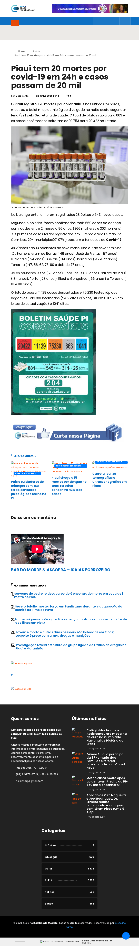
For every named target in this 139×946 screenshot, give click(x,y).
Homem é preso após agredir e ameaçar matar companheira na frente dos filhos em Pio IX (71, 621)
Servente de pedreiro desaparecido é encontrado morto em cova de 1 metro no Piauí (68, 595)
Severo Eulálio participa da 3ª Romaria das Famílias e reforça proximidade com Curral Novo (105, 761)
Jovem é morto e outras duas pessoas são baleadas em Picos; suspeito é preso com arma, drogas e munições (64, 634)
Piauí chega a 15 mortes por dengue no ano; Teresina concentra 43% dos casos (69, 485)
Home (21, 51)
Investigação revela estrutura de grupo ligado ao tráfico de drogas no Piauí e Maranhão (70, 646)
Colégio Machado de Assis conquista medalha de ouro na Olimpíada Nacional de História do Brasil (106, 737)
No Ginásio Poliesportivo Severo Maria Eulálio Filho (110, 462)
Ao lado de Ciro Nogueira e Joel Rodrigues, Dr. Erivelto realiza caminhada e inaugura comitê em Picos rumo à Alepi (106, 803)
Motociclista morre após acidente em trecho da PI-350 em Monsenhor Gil (107, 781)
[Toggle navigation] (15, 23)
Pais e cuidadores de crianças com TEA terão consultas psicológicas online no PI (28, 490)
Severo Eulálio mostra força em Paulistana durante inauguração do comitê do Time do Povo (68, 608)
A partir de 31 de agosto (27, 473)
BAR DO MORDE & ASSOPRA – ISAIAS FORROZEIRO (60, 570)
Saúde (36, 51)
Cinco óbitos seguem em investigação (68, 466)
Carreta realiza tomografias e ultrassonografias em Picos (109, 479)
